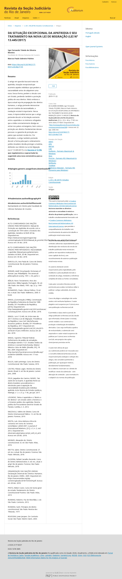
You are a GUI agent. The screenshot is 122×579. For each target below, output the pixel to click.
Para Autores (90, 64)
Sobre (35, 18)
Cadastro (105, 2)
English (88, 36)
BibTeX (51, 146)
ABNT (51, 142)
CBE (50, 149)
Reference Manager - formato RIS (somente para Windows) (62, 169)
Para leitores (90, 60)
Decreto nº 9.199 (34, 150)
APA (50, 144)
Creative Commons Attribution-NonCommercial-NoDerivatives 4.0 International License (63, 203)
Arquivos (25, 18)
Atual (17, 18)
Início (10, 26)
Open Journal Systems (94, 46)
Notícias (7, 18)
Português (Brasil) (92, 33)
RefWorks (52, 163)
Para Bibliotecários (92, 67)
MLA (50, 156)
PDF (53, 86)
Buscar (112, 18)
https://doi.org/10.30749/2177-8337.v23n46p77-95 (22, 65)
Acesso (114, 2)
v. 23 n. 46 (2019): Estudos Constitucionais (38, 26)
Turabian (52, 165)
